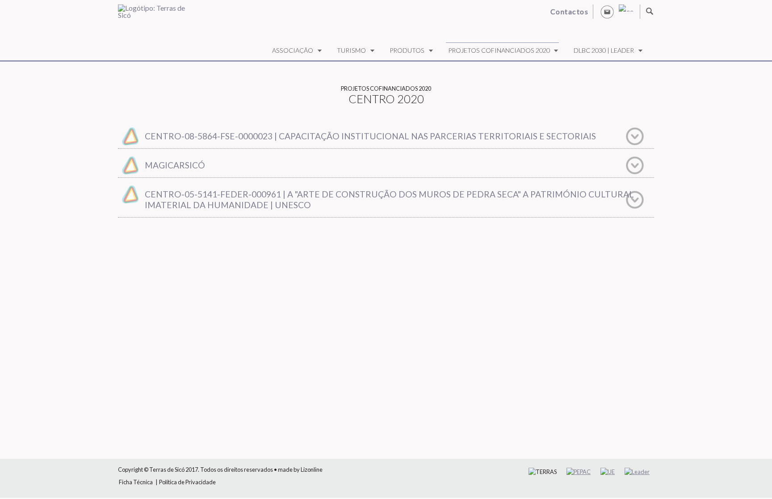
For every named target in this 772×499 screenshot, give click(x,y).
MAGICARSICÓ (175, 165)
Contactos (569, 11)
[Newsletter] (607, 11)
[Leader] (637, 472)
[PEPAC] (578, 472)
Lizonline (312, 469)
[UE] (607, 472)
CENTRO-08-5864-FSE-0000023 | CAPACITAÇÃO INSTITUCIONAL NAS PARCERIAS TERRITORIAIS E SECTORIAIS (370, 136)
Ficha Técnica (136, 482)
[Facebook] (626, 8)
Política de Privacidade (187, 482)
